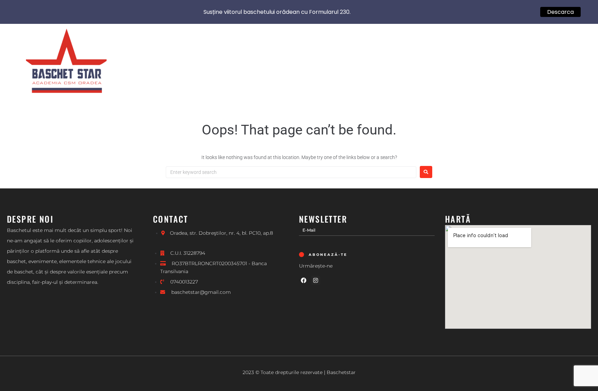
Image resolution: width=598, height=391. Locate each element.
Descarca (560, 12)
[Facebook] (303, 280)
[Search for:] (291, 172)
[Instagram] (315, 280)
